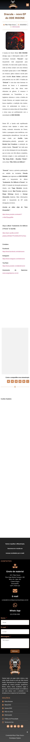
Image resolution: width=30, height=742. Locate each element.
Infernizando (16, 27)
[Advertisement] (15, 293)
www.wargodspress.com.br (10, 273)
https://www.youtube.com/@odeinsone (13, 266)
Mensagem (5, 636)
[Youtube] (15, 726)
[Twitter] (11, 726)
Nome (3, 618)
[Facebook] (8, 726)
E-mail (15, 596)
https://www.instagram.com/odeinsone (13, 258)
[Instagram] (18, 726)
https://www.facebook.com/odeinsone (13, 251)
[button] (27, 4)
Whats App (15, 610)
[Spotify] (22, 726)
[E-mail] (15, 590)
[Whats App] (15, 605)
